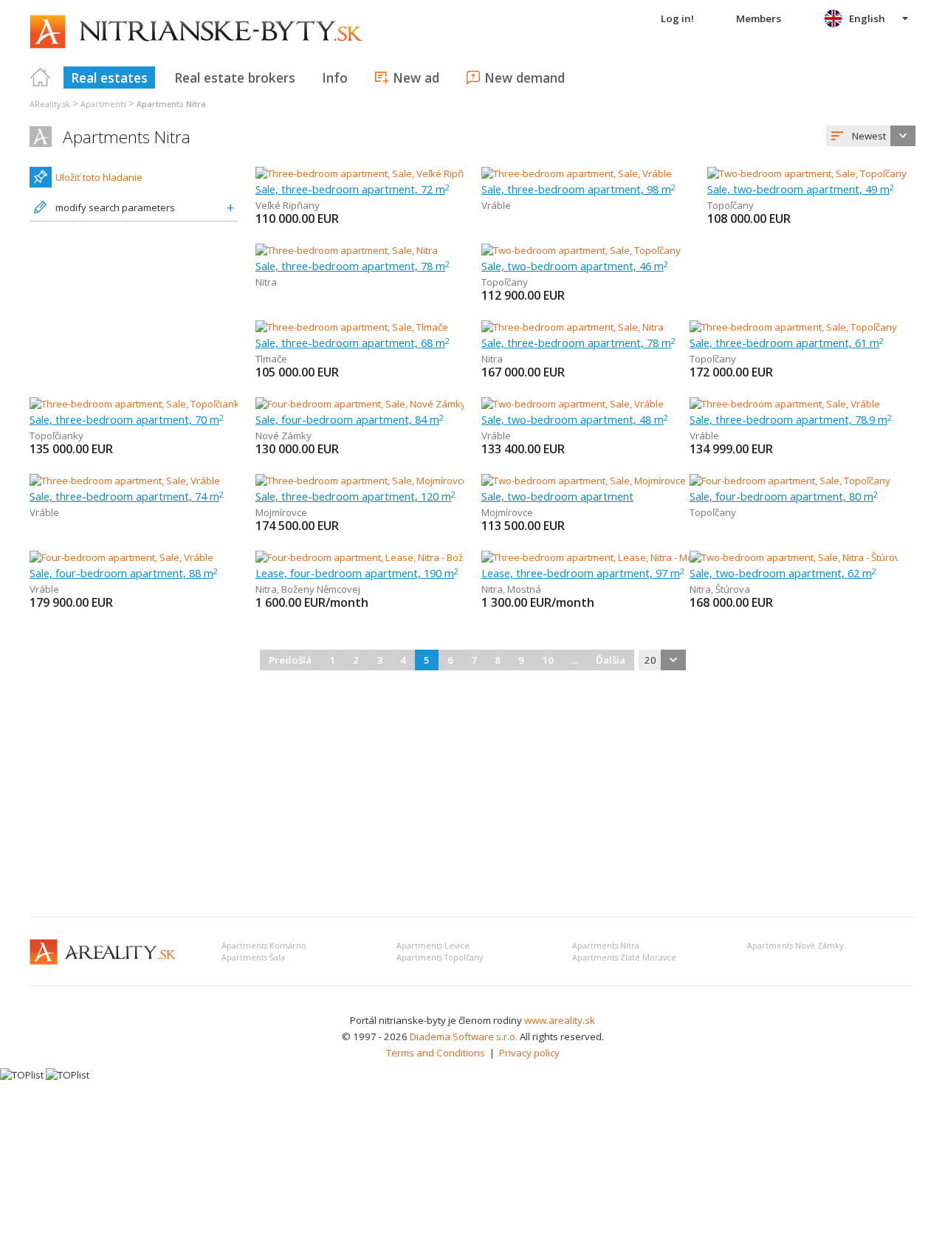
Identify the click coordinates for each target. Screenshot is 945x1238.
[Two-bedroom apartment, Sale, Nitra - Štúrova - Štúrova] (813, 557)
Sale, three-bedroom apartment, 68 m (352, 342)
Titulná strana (41, 77)
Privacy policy (529, 1052)
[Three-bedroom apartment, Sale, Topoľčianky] (134, 403)
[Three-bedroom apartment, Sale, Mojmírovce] (359, 480)
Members (758, 18)
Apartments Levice (433, 945)
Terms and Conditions (435, 1052)
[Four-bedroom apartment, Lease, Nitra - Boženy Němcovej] (384, 557)
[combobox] (870, 135)
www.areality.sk (559, 1020)
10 (548, 660)
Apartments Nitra (126, 136)
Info (335, 77)
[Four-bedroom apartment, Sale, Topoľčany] (790, 480)
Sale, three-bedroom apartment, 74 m (127, 496)
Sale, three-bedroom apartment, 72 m (352, 189)
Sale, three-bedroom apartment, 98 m (578, 189)
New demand (524, 77)
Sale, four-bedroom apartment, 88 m (124, 572)
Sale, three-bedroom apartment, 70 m (127, 419)
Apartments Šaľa (253, 957)
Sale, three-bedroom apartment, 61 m (787, 342)
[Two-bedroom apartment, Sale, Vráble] (572, 403)
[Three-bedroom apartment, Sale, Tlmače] (351, 327)
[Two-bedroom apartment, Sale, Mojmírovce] (583, 480)
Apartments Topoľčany (439, 957)
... (574, 660)
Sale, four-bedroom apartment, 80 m (784, 496)
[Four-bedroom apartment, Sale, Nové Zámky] (359, 403)
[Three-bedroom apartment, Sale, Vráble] (576, 173)
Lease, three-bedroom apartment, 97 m (582, 572)
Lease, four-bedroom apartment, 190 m (356, 572)
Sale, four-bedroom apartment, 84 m (349, 419)
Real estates (109, 77)
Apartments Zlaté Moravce (624, 957)
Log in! (677, 18)
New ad (416, 77)
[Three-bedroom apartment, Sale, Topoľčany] (793, 327)
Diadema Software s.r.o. (464, 1036)
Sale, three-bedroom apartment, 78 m (352, 265)
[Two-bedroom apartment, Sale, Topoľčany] (807, 173)
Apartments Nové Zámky (795, 945)
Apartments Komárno (263, 945)
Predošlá (290, 660)
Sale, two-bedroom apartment (557, 496)
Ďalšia (610, 660)
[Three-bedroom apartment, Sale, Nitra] (346, 250)
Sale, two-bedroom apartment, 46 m (574, 265)
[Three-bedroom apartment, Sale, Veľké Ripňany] (362, 173)
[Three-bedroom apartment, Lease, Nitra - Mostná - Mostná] (612, 557)
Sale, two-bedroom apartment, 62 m (783, 572)
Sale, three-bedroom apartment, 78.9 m (791, 419)
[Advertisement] (472, 795)
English (867, 18)
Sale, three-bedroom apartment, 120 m (355, 496)
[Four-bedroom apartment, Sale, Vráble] (121, 557)
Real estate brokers (234, 77)
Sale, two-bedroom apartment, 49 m (800, 189)
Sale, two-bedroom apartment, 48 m (574, 419)
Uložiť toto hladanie (98, 177)
